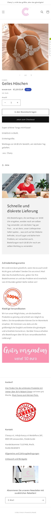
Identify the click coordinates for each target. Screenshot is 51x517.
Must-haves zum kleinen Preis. (25, 395)
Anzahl (4, 97)
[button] (3, 12)
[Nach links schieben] (20, 75)
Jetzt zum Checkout (25, 119)
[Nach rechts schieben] (31, 75)
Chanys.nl (22, 512)
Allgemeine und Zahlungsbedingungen (22, 453)
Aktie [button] (7, 165)
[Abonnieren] (43, 500)
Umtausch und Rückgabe (16, 459)
